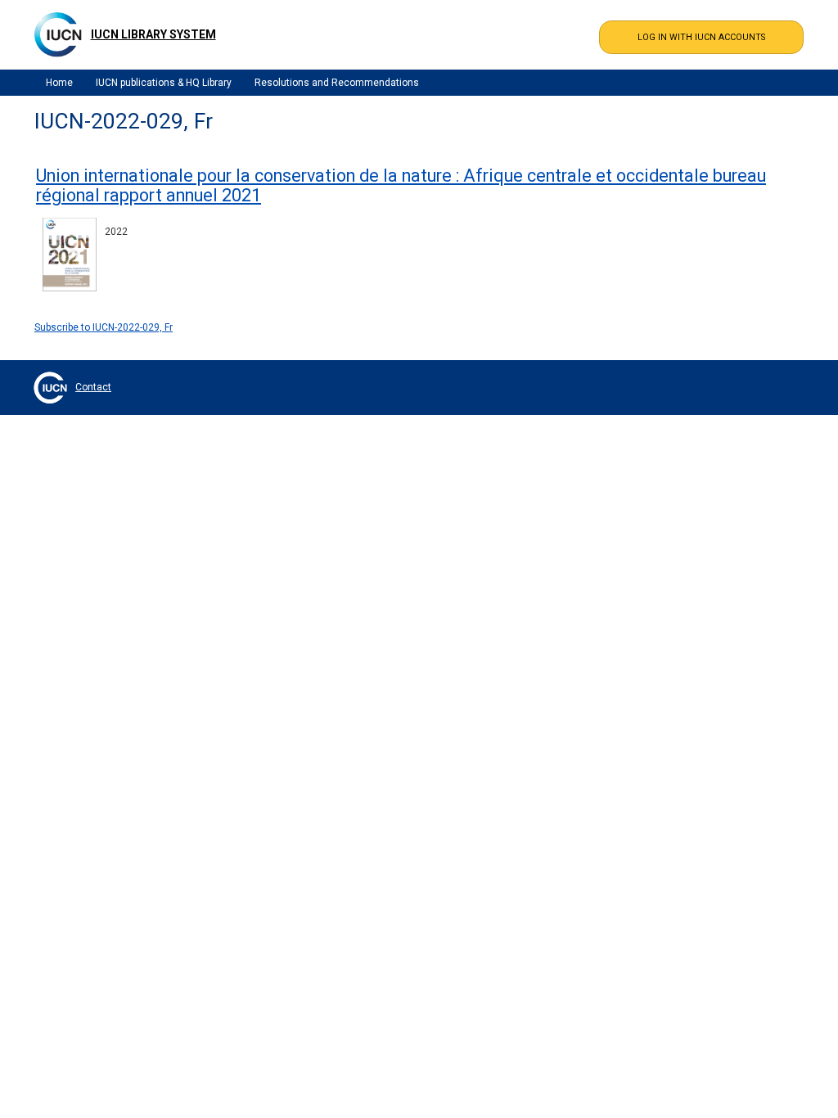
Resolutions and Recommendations (337, 82)
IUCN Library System (153, 34)
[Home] (58, 34)
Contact (93, 387)
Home (59, 82)
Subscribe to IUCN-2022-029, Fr (103, 327)
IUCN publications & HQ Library (164, 82)
